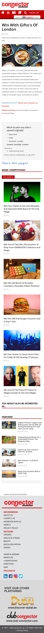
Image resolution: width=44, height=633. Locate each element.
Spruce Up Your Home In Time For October (28, 450)
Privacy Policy (11, 528)
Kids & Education (12, 544)
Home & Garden (11, 554)
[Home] (3, 12)
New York (13, 134)
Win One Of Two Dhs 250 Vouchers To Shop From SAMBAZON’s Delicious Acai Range (22, 247)
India (11, 138)
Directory (9, 564)
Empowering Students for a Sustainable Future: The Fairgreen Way (29, 439)
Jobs (6, 567)
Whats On (8, 557)
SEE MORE (7, 177)
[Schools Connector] (20, 12)
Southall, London (16, 141)
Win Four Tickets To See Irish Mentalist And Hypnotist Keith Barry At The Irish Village (21, 209)
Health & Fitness (12, 538)
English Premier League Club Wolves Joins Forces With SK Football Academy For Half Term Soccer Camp (30, 425)
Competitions (10, 560)
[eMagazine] (14, 12)
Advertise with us (12, 521)
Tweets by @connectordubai (15, 494)
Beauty (7, 541)
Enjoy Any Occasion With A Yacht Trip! (29, 472)
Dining (7, 547)
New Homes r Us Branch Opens (28, 461)
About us (8, 515)
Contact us (9, 518)
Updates (7, 534)
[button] (8, 12)
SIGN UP (34, 12)
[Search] (25, 12)
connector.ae (19, 628)
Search (7, 524)
